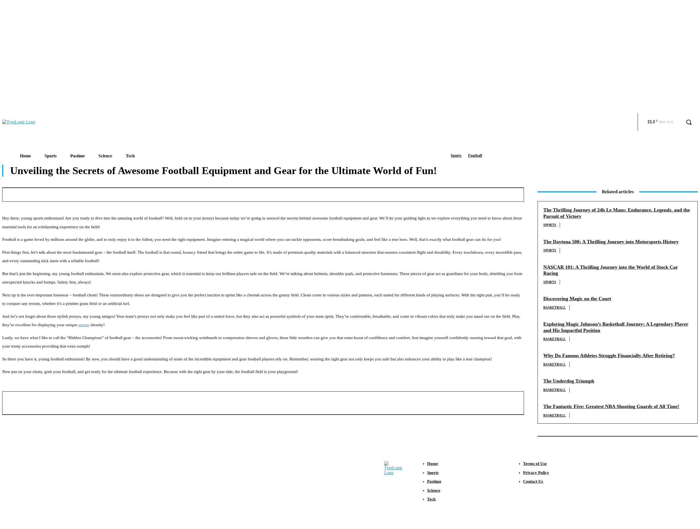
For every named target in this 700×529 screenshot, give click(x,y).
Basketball (554, 308)
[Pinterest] (386, 193)
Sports (456, 156)
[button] (689, 122)
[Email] (427, 193)
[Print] (447, 193)
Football (475, 156)
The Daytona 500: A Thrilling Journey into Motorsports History (611, 241)
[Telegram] (467, 193)
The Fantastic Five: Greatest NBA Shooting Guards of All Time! (611, 406)
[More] (507, 194)
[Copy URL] (487, 193)
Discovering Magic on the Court (577, 298)
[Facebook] (346, 193)
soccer (83, 325)
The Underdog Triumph (568, 381)
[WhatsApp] (406, 193)
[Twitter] (366, 193)
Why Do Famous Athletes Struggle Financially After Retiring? (609, 355)
